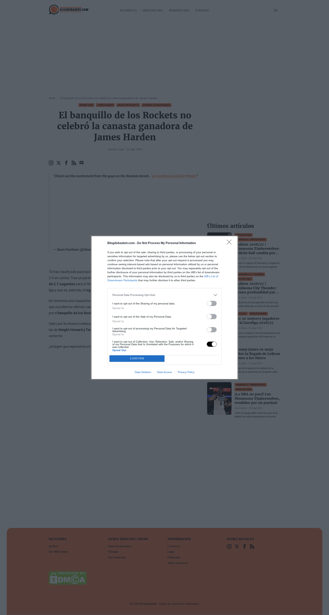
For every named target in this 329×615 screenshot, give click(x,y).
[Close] (230, 243)
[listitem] (164, 295)
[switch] (212, 303)
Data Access (164, 372)
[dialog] (164, 307)
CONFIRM (137, 358)
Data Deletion (143, 372)
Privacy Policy (186, 372)
